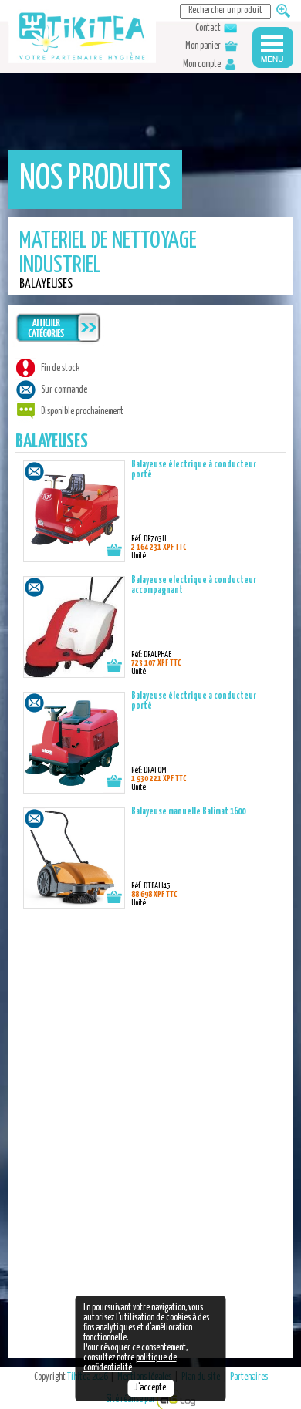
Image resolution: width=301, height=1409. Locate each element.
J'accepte (150, 1388)
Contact (208, 28)
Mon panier (203, 46)
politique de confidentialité (130, 1363)
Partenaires (249, 1377)
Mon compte (202, 64)
